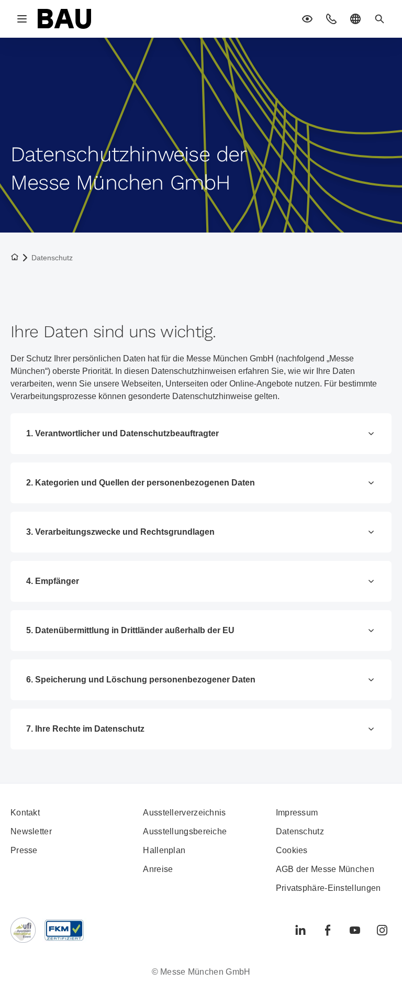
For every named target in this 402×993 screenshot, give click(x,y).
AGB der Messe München (325, 869)
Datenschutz (300, 831)
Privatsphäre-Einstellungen (328, 888)
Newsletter (31, 831)
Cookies (292, 850)
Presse (24, 850)
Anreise (158, 869)
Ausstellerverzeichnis (184, 812)
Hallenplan (164, 850)
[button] (307, 18)
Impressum (297, 812)
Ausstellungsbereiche (185, 831)
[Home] (64, 19)
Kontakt (25, 812)
